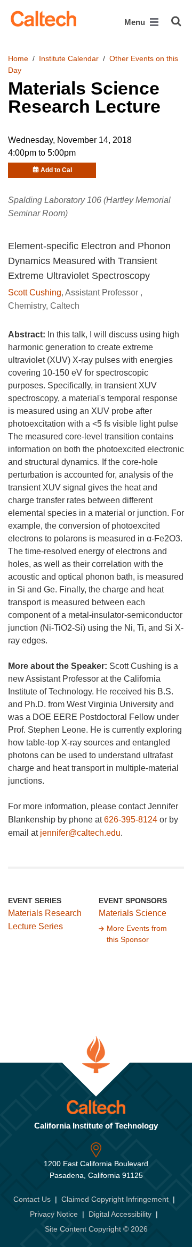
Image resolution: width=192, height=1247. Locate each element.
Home (18, 58)
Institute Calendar (69, 58)
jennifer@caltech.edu (80, 832)
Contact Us (32, 1199)
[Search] (176, 21)
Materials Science (132, 913)
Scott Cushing (34, 292)
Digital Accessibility (120, 1214)
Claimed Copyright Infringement (115, 1199)
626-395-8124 (130, 819)
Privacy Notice (54, 1214)
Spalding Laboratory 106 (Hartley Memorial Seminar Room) (89, 207)
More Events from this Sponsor (137, 934)
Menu (135, 22)
